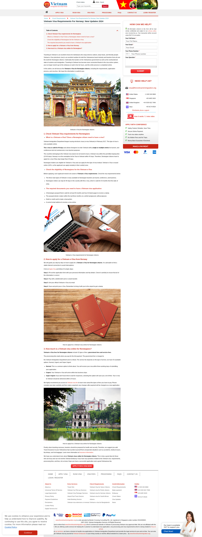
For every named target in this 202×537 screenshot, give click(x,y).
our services (59, 531)
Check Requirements (59, 18)
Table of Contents (52, 30)
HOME (50, 474)
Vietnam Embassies (79, 533)
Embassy (115, 493)
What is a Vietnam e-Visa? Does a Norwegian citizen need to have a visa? (70, 37)
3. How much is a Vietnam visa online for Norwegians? (64, 48)
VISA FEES (91, 474)
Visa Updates (116, 499)
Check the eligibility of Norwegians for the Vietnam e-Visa (65, 40)
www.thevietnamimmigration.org (66, 520)
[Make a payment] (140, 150)
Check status (80, 2)
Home (46, 18)
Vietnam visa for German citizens (100, 493)
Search (105, 6)
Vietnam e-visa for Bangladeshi (100, 502)
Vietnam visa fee (72, 382)
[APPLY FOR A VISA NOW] (82, 466)
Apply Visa (52, 269)
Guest (102, 2)
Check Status (116, 496)
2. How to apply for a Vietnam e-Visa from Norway (62, 45)
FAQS (119, 474)
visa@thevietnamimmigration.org (142, 88)
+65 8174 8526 (151, 107)
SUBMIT (140, 71)
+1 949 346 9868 (150, 94)
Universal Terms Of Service (53, 490)
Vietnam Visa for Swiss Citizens (100, 487)
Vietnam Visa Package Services (77, 493)
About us (48, 487)
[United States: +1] (127, 54)
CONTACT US (132, 474)
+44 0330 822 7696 (149, 102)
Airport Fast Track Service (75, 496)
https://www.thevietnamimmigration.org (59, 4)
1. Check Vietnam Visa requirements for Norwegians (63, 34)
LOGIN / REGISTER (55, 478)
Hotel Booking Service (74, 499)
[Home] (47, 12)
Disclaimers (48, 502)
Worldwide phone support (140, 110)
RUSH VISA (77, 474)
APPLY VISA (63, 474)
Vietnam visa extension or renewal (78, 502)
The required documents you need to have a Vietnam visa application (69, 42)
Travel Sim (70, 487)
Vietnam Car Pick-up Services (76, 490)
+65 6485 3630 (151, 98)
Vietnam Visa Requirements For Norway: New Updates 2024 (89, 18)
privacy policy (152, 31)
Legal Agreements (51, 493)
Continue (28, 533)
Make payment (117, 490)
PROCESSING (106, 474)
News (114, 502)
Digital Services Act (51, 508)
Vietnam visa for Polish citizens (99, 490)
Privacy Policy (49, 496)
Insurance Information (86, 452)
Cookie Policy (49, 505)
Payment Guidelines (51, 499)
